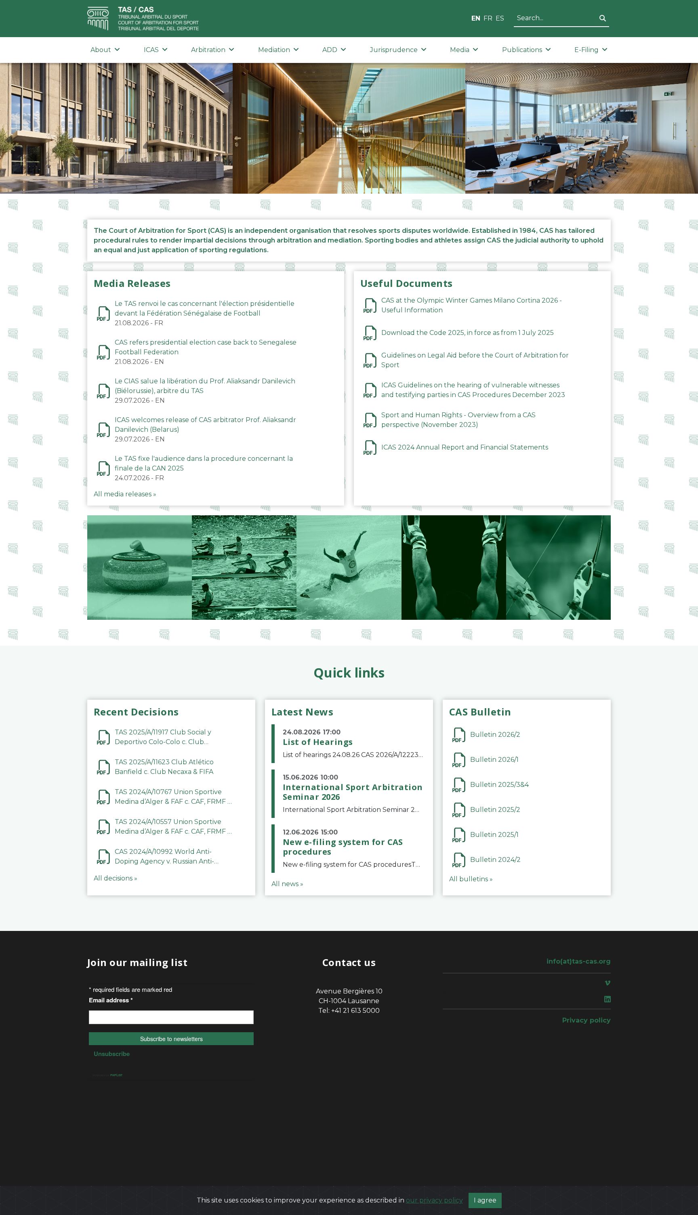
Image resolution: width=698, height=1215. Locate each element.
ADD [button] (329, 50)
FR (488, 18)
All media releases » (125, 494)
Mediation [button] (274, 50)
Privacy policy (586, 1020)
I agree (485, 1200)
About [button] (100, 50)
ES (500, 18)
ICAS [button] (151, 50)
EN (475, 18)
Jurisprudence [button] (394, 50)
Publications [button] (522, 50)
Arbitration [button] (208, 50)
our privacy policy (434, 1200)
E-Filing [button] (586, 50)
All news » (287, 884)
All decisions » (115, 878)
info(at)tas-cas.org (579, 961)
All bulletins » (471, 879)
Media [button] (459, 50)
